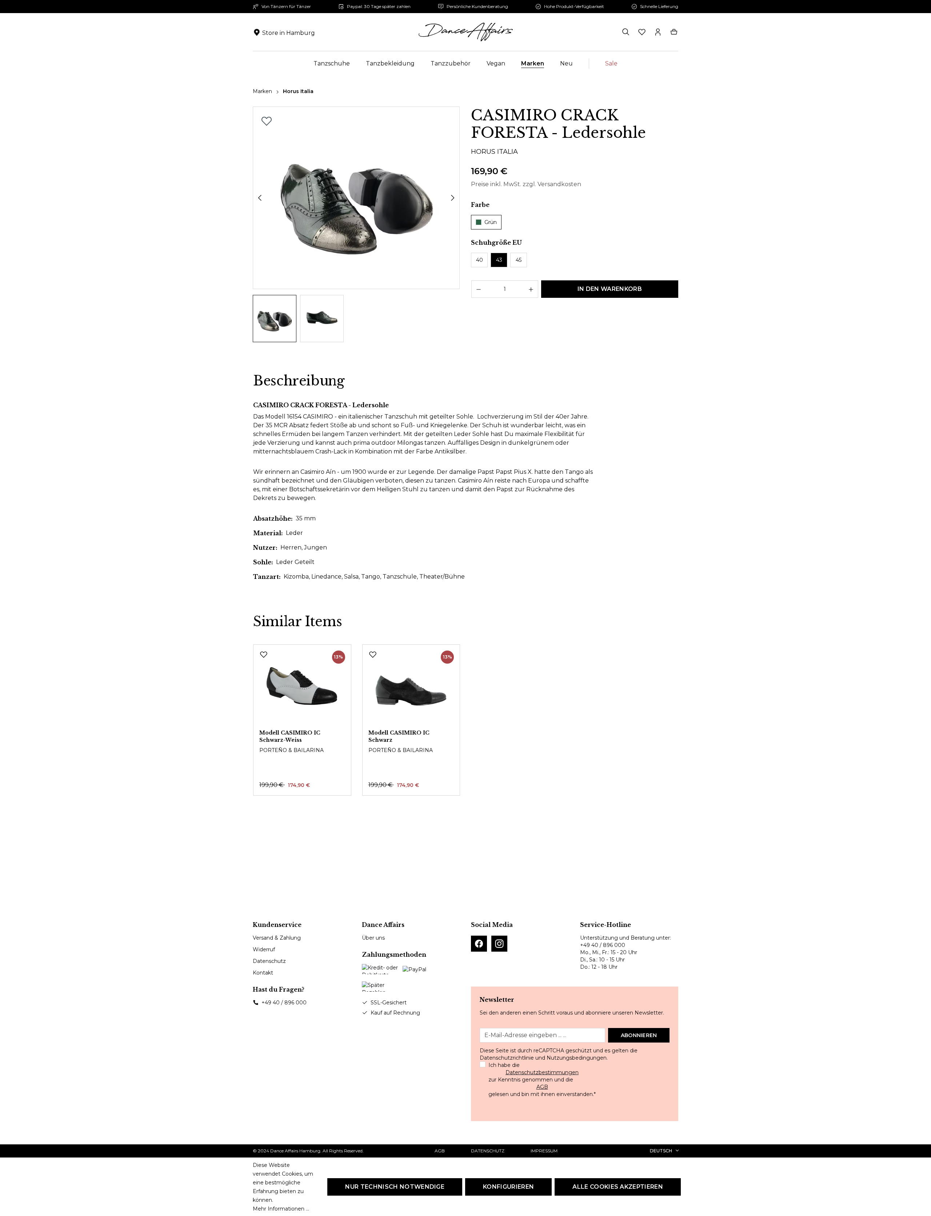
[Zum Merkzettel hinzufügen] (266, 121)
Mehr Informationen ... (281, 1208)
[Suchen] (626, 32)
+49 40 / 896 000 (284, 1002)
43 (499, 260)
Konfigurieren (508, 1186)
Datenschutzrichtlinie (507, 1058)
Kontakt (263, 972)
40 (479, 260)
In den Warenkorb (610, 288)
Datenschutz (269, 961)
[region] (356, 224)
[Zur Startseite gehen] (465, 32)
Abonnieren (639, 1035)
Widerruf (264, 949)
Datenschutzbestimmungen (542, 1072)
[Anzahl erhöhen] (531, 289)
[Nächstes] (453, 198)
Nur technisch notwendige (394, 1186)
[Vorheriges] (260, 198)
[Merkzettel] (642, 32)
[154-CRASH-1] (356, 198)
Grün (490, 222)
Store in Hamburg (288, 32)
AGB (542, 1087)
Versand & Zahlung (277, 938)
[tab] (299, 381)
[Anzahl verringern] (478, 289)
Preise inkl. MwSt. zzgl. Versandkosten (526, 184)
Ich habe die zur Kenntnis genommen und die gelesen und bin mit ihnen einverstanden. (542, 1079)
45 (519, 260)
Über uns (373, 938)
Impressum (544, 1150)
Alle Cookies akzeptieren (617, 1186)
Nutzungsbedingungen (577, 1058)
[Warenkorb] (674, 32)
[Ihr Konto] (658, 32)
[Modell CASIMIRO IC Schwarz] (411, 687)
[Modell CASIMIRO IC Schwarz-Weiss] (302, 687)
